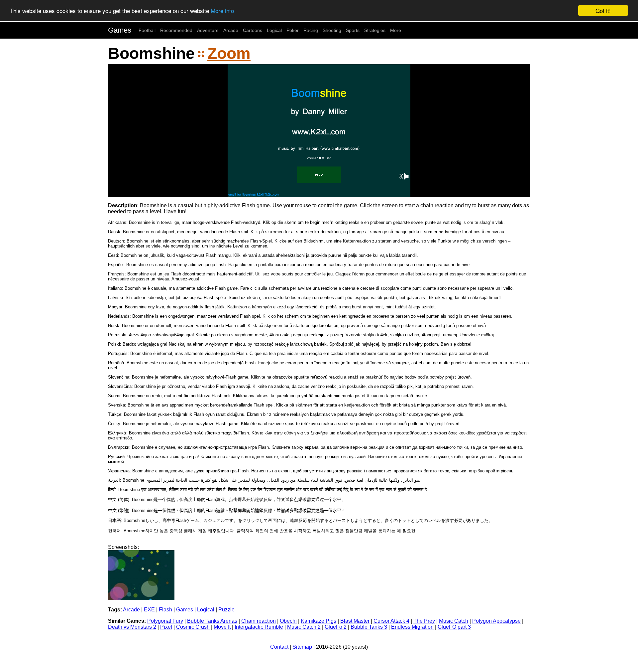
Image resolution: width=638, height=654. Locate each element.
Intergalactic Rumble (259, 627)
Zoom (229, 53)
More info (222, 11)
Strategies (374, 30)
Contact (279, 647)
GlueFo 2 (336, 627)
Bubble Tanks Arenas (212, 621)
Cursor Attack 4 (391, 621)
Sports (353, 30)
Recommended (176, 30)
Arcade (230, 30)
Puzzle (226, 609)
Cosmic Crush (193, 627)
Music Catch (453, 621)
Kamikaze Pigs (318, 621)
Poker (292, 30)
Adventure (208, 30)
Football (147, 30)
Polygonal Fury (165, 621)
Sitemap (302, 647)
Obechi (288, 621)
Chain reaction (258, 621)
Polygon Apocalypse (496, 621)
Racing (310, 30)
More (395, 30)
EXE (149, 609)
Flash (165, 609)
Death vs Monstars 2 (132, 627)
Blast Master (355, 621)
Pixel (166, 627)
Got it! (603, 10)
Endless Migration (412, 627)
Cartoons (252, 30)
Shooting (332, 30)
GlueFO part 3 (454, 627)
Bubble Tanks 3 (369, 627)
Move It (222, 627)
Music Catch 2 (304, 627)
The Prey (424, 621)
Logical (274, 30)
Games (119, 30)
